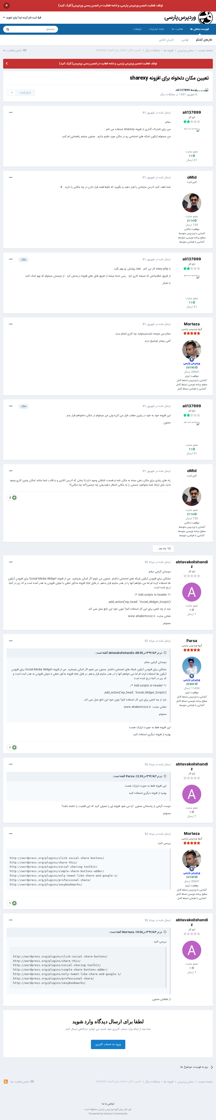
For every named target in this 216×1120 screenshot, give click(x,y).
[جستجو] (7, 29)
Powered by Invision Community (108, 1114)
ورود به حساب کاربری (108, 1044)
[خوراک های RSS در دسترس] (5, 1082)
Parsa (191, 640)
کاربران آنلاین (166, 40)
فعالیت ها (177, 29)
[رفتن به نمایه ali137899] (204, 92)
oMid (192, 177)
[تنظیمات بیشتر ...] (11, 113)
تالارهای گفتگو (204, 40)
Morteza (192, 324)
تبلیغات (138, 29)
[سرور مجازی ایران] (108, 1094)
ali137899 (183, 90)
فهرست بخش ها (199, 29)
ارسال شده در (157, 112)
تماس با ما (108, 1103)
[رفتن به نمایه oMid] (191, 202)
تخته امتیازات (156, 29)
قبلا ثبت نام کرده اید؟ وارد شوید (23, 17)
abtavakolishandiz (192, 564)
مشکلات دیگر (167, 95)
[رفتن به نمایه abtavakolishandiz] (191, 592)
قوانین (184, 40)
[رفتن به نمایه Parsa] (191, 666)
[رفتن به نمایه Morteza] (191, 349)
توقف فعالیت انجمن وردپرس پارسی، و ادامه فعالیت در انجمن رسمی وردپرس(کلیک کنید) (110, 5)
